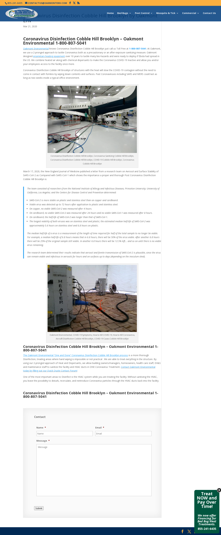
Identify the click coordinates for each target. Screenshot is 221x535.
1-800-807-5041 (71, 43)
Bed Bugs (122, 13)
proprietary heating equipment (49, 56)
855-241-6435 (207, 529)
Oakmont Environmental (36, 48)
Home (110, 13)
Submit (38, 508)
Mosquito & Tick (165, 13)
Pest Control (142, 13)
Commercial (189, 13)
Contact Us (209, 13)
